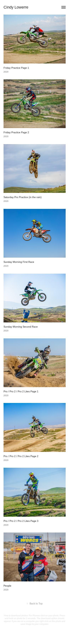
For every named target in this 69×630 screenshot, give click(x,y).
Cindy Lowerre (16, 7)
